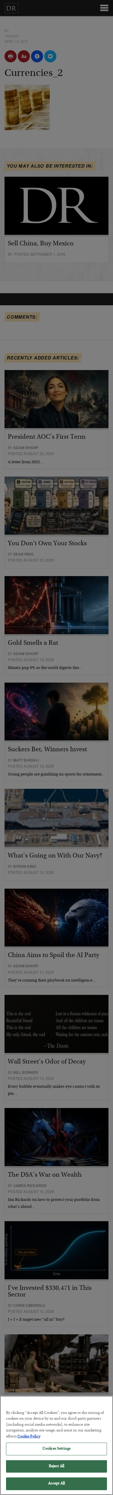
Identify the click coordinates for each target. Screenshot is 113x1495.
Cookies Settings (56, 1449)
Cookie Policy (28, 1437)
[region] (56, 1445)
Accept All (56, 1484)
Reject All (56, 1466)
